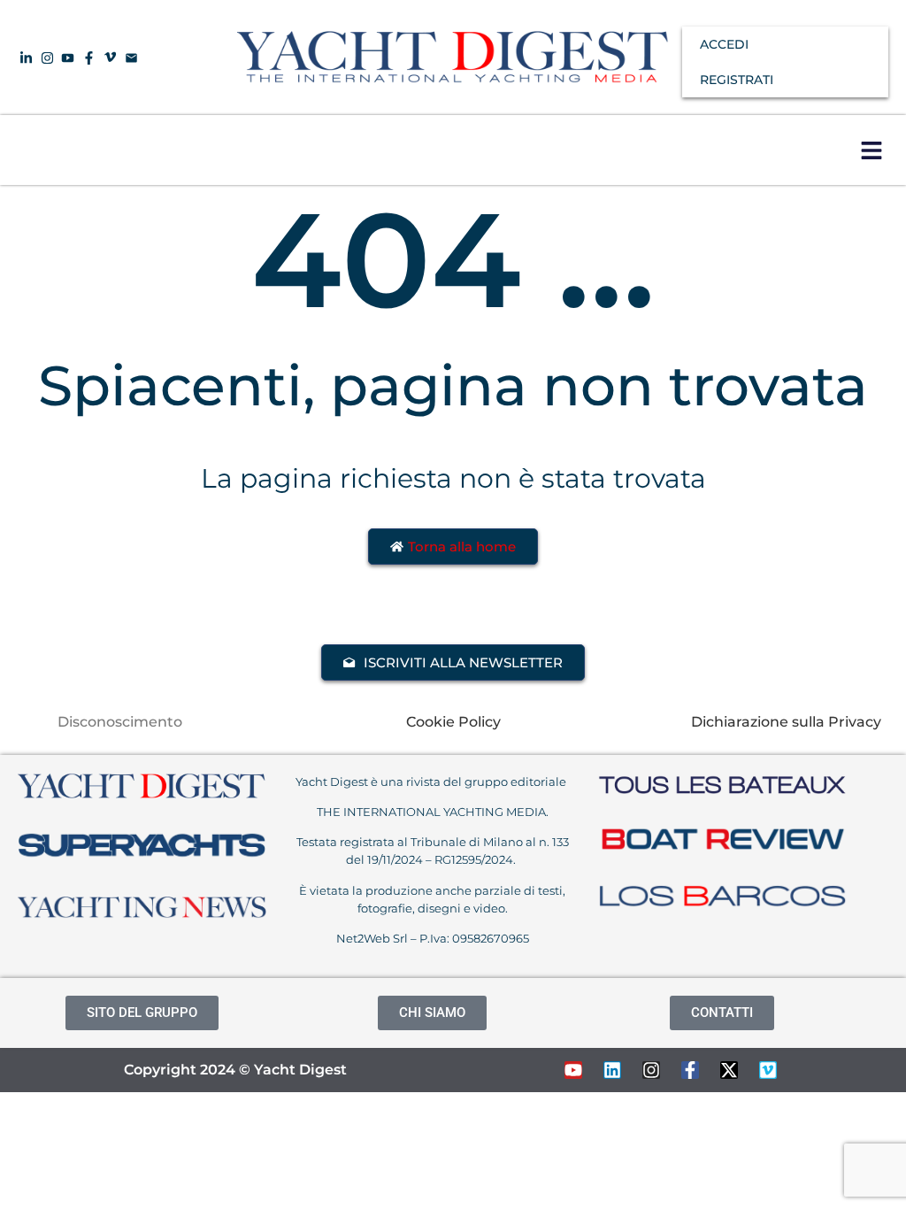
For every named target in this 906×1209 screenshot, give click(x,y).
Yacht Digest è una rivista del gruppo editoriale (432, 781)
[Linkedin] (612, 1070)
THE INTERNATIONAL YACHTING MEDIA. (433, 812)
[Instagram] (651, 1070)
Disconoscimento (120, 721)
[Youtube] (573, 1070)
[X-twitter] (729, 1070)
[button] (871, 150)
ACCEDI (724, 44)
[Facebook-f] (690, 1070)
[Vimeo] (768, 1070)
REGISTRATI (736, 80)
